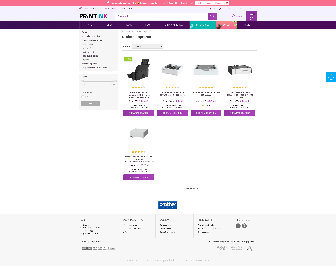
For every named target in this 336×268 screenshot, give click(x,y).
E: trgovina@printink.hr (88, 233)
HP (86, 97)
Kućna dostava (165, 225)
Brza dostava (203, 232)
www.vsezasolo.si (197, 260)
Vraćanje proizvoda (206, 225)
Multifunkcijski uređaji (90, 36)
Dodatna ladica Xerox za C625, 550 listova (206, 93)
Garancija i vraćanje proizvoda (210, 228)
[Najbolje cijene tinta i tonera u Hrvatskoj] (93, 16)
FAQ (209, 9)
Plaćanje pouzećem (129, 225)
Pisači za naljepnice (89, 56)
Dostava (232, 9)
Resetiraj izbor (90, 103)
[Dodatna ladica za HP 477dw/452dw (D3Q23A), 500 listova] (240, 69)
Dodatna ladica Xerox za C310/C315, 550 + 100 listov (172, 93)
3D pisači (85, 60)
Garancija (243, 9)
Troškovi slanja (165, 228)
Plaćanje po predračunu (131, 228)
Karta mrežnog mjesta (221, 242)
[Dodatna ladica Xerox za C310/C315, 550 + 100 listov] (172, 69)
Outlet (226, 25)
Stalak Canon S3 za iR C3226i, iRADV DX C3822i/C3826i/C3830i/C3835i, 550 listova (139, 160)
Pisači (148, 25)
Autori (251, 242)
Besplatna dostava (167, 232)
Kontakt (253, 9)
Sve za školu (202, 25)
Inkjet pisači (86, 48)
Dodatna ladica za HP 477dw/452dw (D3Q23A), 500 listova (240, 95)
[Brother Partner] (167, 204)
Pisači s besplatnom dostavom (94, 67)
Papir (129, 25)
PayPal (124, 232)
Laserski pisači (87, 44)
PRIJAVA (239, 16)
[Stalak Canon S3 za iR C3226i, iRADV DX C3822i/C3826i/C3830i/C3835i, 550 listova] (139, 134)
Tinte (89, 25)
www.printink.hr (167, 260)
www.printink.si (137, 260)
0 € (251, 19)
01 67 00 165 (108, 8)
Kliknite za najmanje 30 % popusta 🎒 (212, 3)
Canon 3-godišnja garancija (93, 40)
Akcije (247, 25)
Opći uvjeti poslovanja (239, 242)
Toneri (109, 25)
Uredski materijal (174, 25)
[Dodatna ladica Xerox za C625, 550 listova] (206, 69)
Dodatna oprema (89, 63)
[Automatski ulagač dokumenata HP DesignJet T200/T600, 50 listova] (139, 69)
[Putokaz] (123, 31)
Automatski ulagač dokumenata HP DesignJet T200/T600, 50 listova (138, 95)
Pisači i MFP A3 (87, 52)
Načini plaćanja (220, 9)
